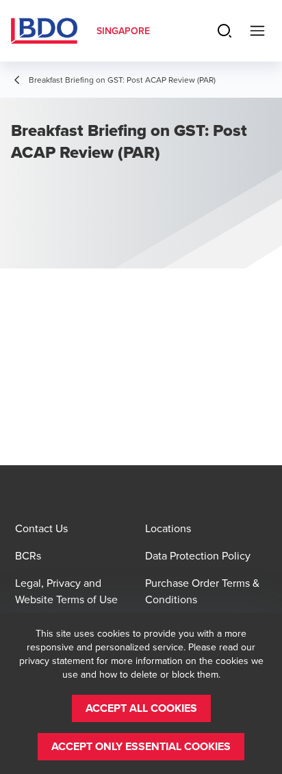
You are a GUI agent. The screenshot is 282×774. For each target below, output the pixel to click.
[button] (141, 708)
